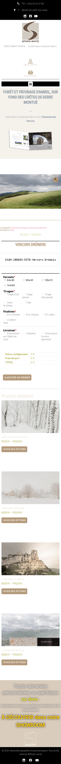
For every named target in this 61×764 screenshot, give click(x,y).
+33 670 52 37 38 (35, 3)
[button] (30, 84)
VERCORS (43, 228)
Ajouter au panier (17, 377)
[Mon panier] (30, 72)
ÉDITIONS (16, 228)
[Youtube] (35, 16)
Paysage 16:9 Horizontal (29, 228)
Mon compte (30, 65)
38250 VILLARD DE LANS (34, 10)
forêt (12, 230)
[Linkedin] (25, 16)
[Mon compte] (30, 61)
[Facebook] (30, 16)
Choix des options (14, 449)
